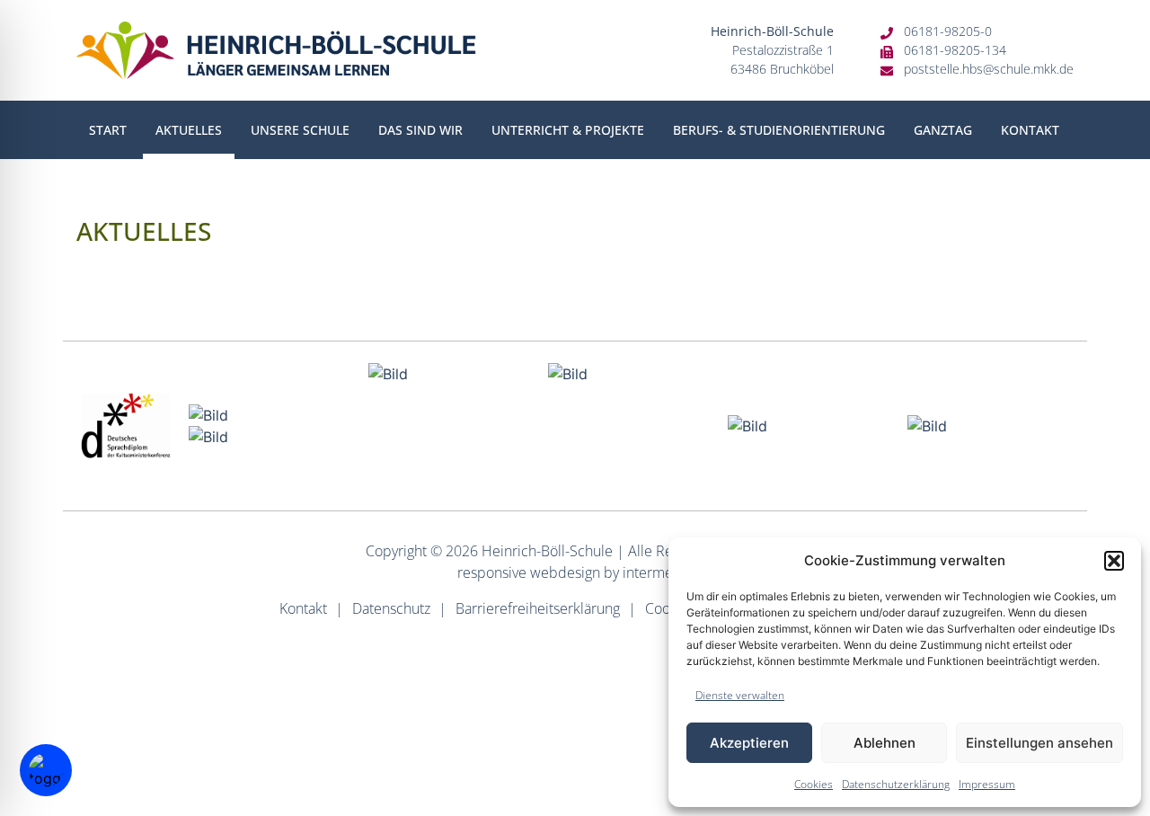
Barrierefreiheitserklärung (538, 608)
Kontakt (1030, 129)
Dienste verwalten (739, 695)
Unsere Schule (300, 129)
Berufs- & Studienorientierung (779, 129)
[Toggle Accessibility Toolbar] (46, 770)
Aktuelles (188, 129)
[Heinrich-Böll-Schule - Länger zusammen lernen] (276, 50)
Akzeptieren (749, 742)
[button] (1114, 561)
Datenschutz (391, 608)
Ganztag (943, 129)
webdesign (565, 572)
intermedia (658, 572)
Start (108, 129)
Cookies (813, 784)
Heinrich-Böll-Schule (547, 551)
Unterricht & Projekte (567, 129)
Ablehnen (885, 742)
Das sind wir (420, 129)
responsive (491, 572)
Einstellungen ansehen (1039, 742)
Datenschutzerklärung (896, 784)
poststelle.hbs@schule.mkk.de (989, 68)
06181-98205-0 (948, 31)
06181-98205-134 (955, 49)
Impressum (987, 784)
